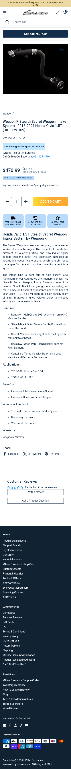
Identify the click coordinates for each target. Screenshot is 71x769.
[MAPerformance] (35, 12)
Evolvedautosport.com (16, 587)
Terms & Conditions (14, 631)
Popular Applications (14, 540)
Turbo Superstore (13, 703)
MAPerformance (33, 760)
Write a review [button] (35, 492)
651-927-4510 (41, 156)
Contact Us (9, 612)
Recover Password (13, 617)
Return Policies (11, 645)
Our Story (8, 554)
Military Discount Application (19, 655)
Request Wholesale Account (19, 659)
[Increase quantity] (25, 201)
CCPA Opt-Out (11, 641)
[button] (64, 12)
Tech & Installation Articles (18, 699)
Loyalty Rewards (12, 550)
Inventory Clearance (14, 685)
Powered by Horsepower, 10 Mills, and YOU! (27, 764)
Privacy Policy (10, 636)
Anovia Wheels (11, 583)
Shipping (8, 650)
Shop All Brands (12, 545)
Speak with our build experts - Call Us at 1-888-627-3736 (35, 3)
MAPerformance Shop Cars (19, 564)
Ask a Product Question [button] (35, 500)
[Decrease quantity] (7, 201)
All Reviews (9, 597)
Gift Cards (8, 622)
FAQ (5, 626)
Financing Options (13, 592)
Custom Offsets (12, 568)
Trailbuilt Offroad (12, 578)
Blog (5, 694)
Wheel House (10, 708)
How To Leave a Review (16, 689)
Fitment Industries (13, 573)
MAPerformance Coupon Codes (21, 680)
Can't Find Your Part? (15, 664)
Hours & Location (12, 559)
